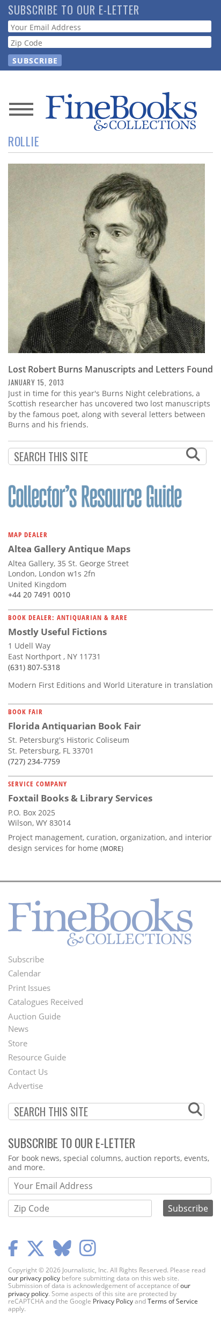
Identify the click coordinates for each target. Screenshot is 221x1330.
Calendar (24, 973)
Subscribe (26, 959)
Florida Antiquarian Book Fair (74, 726)
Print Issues (29, 987)
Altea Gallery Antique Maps (69, 549)
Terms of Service (173, 1301)
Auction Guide (34, 1016)
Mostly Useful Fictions (57, 631)
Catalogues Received (45, 1001)
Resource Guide (37, 1057)
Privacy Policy (113, 1301)
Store (17, 1043)
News (18, 1028)
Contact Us (28, 1071)
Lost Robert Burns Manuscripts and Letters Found (110, 369)
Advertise (25, 1085)
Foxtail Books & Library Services (80, 798)
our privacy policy (34, 1278)
